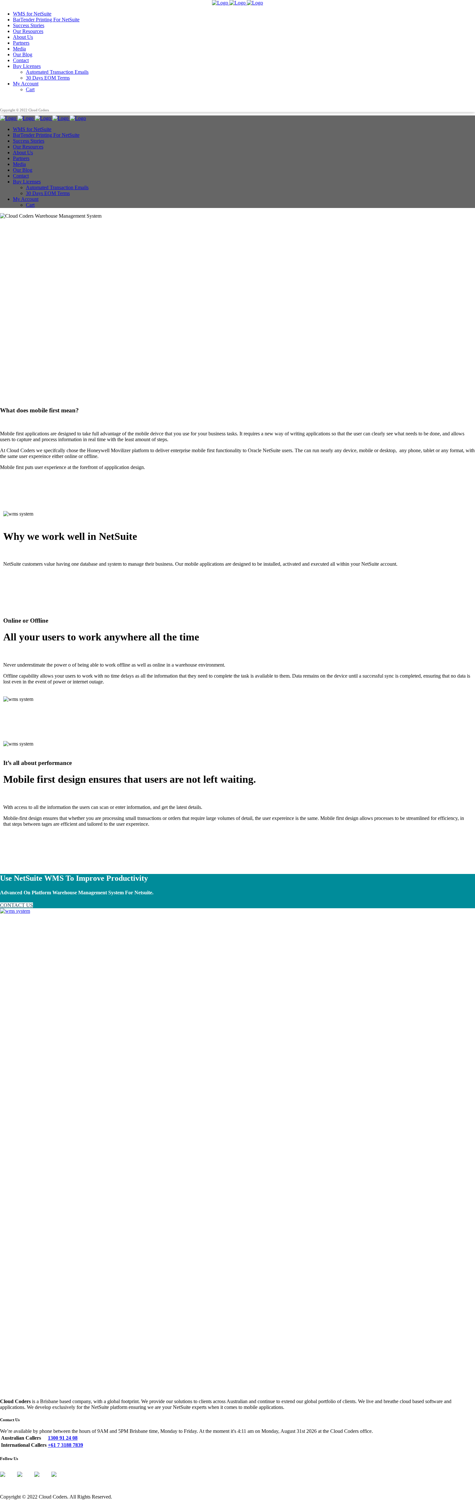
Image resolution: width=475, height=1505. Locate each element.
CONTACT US (16, 905)
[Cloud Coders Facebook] (8, 1479)
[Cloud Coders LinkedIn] (42, 1479)
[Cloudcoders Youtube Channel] (59, 1479)
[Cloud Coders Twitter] (25, 1479)
